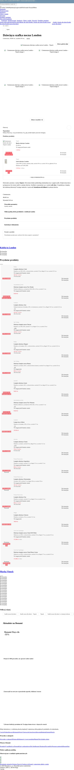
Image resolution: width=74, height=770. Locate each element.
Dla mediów (48, 746)
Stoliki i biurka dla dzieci (36, 22)
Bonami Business (40, 746)
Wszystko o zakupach (6, 739)
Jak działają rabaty (44, 739)
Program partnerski (57, 746)
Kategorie (11, 22)
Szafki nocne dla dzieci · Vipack (28, 614)
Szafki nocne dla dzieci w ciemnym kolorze (59, 614)
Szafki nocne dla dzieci (12, 24)
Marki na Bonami (14, 746)
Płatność (36, 739)
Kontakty (2, 746)
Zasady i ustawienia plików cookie (39, 764)
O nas (7, 746)
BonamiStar (66, 746)
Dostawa (15, 739)
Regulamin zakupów (6, 764)
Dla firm (32, 746)
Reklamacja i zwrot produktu (26, 739)
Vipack (42, 614)
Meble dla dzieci (24, 22)
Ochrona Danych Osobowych (20, 764)
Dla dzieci (17, 22)
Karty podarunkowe (24, 746)
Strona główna (4, 22)
